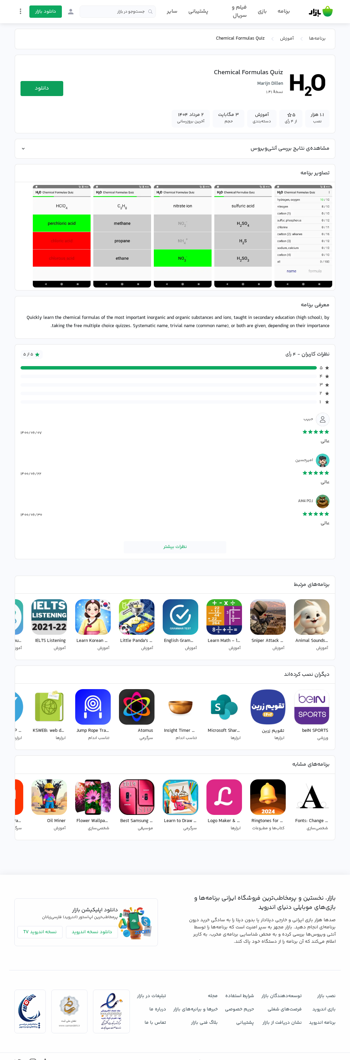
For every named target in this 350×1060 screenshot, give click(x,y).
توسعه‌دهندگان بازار (281, 996)
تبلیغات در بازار (151, 996)
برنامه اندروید (322, 1023)
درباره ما (157, 1009)
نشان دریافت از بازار (282, 1023)
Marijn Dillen (270, 84)
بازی (262, 12)
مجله (213, 996)
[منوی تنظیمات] (20, 11)
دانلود (42, 88)
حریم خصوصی (239, 1009)
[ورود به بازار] (71, 11)
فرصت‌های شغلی (285, 1009)
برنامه (284, 12)
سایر (172, 12)
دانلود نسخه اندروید (92, 932)
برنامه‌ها (317, 38)
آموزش (287, 38)
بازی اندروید (324, 1009)
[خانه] (321, 11)
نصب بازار (326, 996)
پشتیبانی (198, 11)
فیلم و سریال (239, 11)
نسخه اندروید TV (40, 932)
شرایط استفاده (239, 996)
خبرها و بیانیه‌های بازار (195, 1009)
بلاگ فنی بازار (204, 1023)
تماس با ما (155, 1023)
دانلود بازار (45, 11)
